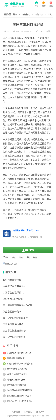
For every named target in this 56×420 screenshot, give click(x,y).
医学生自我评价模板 (13, 324)
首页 (15, 14)
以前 (26, 60)
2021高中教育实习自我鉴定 (19, 390)
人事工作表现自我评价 (14, 286)
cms (47, 416)
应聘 (26, 37)
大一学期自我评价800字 (15, 317)
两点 (12, 81)
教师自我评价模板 (12, 279)
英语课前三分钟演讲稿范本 (19, 395)
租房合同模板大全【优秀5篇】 (21, 363)
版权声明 (40, 411)
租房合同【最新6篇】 (17, 358)
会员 (51, 6)
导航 (36, 6)
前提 (23, 163)
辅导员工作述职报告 (16, 379)
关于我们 (16, 411)
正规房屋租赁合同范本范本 (19, 353)
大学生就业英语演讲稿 (17, 369)
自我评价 (39, 14)
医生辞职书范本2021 (16, 385)
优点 (14, 257)
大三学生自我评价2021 (15, 292)
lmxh (8, 31)
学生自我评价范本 (12, 311)
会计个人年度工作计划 (17, 374)
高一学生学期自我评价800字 (17, 305)
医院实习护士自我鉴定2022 (19, 401)
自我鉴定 (26, 14)
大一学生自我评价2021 (15, 337)
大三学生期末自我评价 (14, 330)
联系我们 (28, 411)
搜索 (44, 6)
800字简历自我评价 (13, 298)
